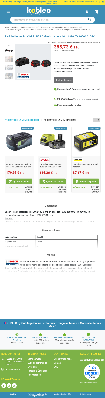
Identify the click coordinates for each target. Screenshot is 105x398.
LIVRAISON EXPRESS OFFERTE (16, 338)
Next (98, 120)
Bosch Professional (74, 43)
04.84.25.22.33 (65, 98)
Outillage (15, 27)
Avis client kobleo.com (88, 383)
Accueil (7, 27)
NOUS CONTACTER (11, 354)
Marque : (63, 43)
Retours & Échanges (37, 371)
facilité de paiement (64, 337)
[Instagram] (9, 385)
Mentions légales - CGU (62, 394)
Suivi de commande (37, 363)
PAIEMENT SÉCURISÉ (90, 354)
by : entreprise (54, 324)
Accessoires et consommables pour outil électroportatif (61, 27)
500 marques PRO (40, 337)
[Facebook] (3, 385)
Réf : (49, 43)
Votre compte (34, 359)
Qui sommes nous (63, 359)
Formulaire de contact (70, 105)
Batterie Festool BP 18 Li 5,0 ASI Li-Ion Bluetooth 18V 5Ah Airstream (18, 166)
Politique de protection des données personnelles (37, 395)
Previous (95, 120)
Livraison (32, 367)
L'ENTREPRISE (61, 354)
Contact (57, 363)
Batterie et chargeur (14, 30)
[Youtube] (14, 385)
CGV (56, 367)
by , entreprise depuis (30, 2)
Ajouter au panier (19, 181)
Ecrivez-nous (13, 369)
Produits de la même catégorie (22, 120)
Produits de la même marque (60, 120)
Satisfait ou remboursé (88, 338)
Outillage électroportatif (30, 27)
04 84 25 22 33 (69, 2)
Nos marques (34, 374)
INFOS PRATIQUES (37, 354)
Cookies (13, 394)
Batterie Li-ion (29, 30)
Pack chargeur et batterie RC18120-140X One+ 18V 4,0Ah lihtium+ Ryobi (51, 166)
